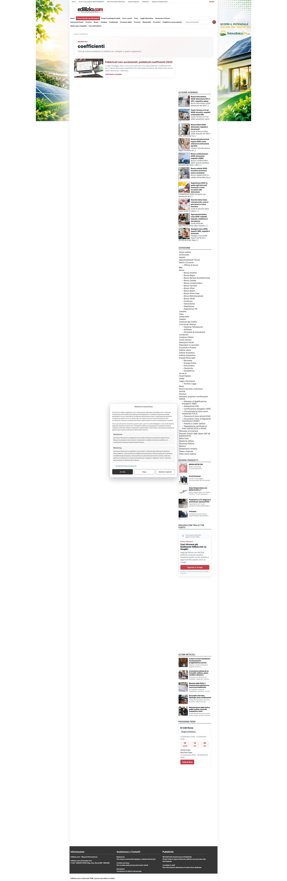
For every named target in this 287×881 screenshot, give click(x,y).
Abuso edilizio (185, 252)
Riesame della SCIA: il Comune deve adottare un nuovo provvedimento (199, 685)
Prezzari (137, 22)
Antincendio (184, 255)
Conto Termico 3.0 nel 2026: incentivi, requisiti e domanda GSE (200, 112)
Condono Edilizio (186, 337)
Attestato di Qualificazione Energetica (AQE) (194, 402)
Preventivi (157, 22)
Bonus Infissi (189, 288)
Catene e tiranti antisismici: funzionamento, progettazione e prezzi (199, 660)
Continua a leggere (113, 74)
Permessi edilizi (126, 22)
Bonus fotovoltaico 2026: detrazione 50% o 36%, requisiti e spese (200, 99)
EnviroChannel (195, 476)
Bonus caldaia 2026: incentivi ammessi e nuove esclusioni (199, 170)
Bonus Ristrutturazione (193, 296)
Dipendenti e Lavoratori (189, 345)
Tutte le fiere (187, 762)
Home (74, 1)
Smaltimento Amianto (188, 449)
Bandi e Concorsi (186, 262)
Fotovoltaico (189, 365)
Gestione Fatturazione (193, 327)
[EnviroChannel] (183, 480)
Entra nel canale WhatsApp (116, 1)
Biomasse (188, 360)
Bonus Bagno (189, 275)
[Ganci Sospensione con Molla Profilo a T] (183, 491)
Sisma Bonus (189, 304)
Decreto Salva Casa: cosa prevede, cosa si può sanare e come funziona (199, 203)
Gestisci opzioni (165, 472)
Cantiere (182, 311)
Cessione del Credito (188, 322)
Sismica (182, 446)
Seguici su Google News (159, 1)
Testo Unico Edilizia (187, 454)
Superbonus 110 (190, 309)
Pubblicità (145, 1)
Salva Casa (184, 438)
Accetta (122, 472)
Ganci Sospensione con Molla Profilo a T (198, 489)
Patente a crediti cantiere (194, 423)
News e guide (127, 18)
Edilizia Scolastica (187, 353)
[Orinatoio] (183, 515)
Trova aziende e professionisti (88, 18)
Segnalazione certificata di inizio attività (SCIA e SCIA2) (194, 427)
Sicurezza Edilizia (186, 443)
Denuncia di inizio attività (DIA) (197, 416)
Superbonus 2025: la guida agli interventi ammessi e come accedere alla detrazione (199, 187)
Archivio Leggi (190, 384)
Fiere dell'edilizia (95, 26)
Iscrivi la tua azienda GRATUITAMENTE (91, 1)
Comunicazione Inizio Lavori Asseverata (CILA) (195, 412)
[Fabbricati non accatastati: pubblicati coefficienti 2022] (88, 68)
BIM (180, 267)
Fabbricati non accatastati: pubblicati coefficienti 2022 (138, 62)
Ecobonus (188, 301)
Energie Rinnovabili (187, 358)
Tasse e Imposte (186, 451)
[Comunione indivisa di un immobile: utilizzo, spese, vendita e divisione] (183, 674)
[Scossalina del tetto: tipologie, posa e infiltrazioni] (183, 699)
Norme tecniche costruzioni (191, 389)
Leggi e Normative (146, 18)
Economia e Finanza (162, 18)
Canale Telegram (133, 1)
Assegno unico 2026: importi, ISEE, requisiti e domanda (200, 231)
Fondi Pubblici (185, 376)
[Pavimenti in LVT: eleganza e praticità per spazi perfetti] (183, 503)
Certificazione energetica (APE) (197, 409)
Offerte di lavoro (191, 265)
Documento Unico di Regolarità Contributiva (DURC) (196, 420)
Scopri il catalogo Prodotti (110, 18)
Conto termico (185, 340)
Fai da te (89, 22)
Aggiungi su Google (194, 567)
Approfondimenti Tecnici (189, 260)
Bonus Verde (189, 298)
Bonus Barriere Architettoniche (197, 278)
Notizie (182, 391)
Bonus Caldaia (190, 280)
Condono (104, 22)
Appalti (182, 257)
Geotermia (188, 368)
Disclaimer (121, 869)
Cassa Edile (184, 316)
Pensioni (182, 394)
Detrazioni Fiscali (76, 22)
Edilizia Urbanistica (187, 355)
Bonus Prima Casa (191, 293)
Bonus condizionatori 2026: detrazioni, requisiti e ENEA (199, 156)
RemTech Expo (186, 752)
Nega (144, 472)
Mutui (181, 386)
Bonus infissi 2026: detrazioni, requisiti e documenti (199, 127)
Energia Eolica (190, 363)
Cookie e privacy (123, 863)
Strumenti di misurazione (194, 332)
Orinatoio (192, 511)
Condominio (113, 22)
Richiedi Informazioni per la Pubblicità (177, 857)
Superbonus (189, 306)
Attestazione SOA (191, 406)
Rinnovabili (147, 22)
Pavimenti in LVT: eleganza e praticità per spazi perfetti (200, 501)
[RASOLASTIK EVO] (183, 468)
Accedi (211, 1)
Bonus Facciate (190, 286)
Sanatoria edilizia (186, 441)
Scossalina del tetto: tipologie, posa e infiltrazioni (200, 696)
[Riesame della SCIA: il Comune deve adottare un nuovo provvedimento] (183, 687)
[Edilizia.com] (90, 10)
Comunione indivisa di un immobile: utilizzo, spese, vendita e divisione (199, 673)
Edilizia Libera (185, 350)
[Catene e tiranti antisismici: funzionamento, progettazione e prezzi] (183, 662)
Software (188, 329)
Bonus (96, 22)
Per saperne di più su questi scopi (126, 466)
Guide (181, 378)
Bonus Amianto (190, 273)
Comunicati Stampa (187, 324)
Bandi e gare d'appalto (78, 26)
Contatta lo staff (169, 865)
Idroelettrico (189, 371)
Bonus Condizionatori (193, 283)
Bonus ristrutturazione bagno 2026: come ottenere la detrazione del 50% (200, 142)
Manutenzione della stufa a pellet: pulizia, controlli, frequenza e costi (199, 709)
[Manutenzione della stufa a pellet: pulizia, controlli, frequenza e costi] (183, 711)
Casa (136, 18)
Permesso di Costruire (188, 431)
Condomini (183, 335)
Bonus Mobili (189, 291)
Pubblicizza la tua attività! (172, 22)
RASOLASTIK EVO (196, 464)
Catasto (182, 319)
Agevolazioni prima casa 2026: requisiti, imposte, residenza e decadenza (199, 217)
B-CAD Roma (186, 728)
